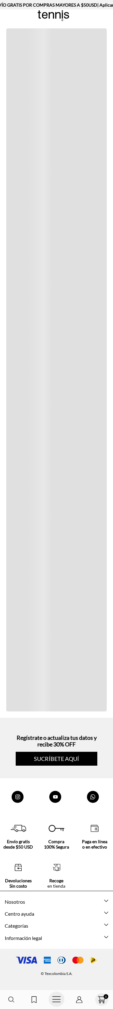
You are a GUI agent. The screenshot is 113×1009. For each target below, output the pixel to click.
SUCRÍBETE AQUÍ (56, 758)
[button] (11, 999)
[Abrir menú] (56, 999)
